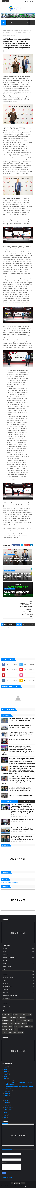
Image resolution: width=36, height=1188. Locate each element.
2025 (5, 1069)
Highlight (9, 801)
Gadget (5, 1004)
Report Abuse (7, 1177)
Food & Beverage (7, 986)
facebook (31, 624)
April (6, 1103)
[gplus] (33, 1)
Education (5, 992)
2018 (5, 1117)
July (6, 1096)
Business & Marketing (8, 957)
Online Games (6, 1007)
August (7, 1093)
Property (5, 983)
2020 (5, 1113)
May (6, 1100)
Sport (4, 969)
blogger (19, 624)
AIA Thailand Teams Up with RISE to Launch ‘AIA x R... (19, 1087)
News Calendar (7, 998)
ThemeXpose (11, 1186)
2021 (5, 1079)
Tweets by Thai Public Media (9, 882)
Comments (26, 801)
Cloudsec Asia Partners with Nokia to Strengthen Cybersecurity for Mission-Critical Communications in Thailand (20, 788)
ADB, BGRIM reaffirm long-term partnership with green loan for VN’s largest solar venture (21, 720)
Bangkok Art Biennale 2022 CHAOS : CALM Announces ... (18, 1083)
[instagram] (30, 1)
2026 (5, 1067)
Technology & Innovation (10, 995)
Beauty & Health (7, 966)
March (7, 1105)
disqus (25, 624)
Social (4, 980)
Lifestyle (5, 975)
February (8, 1107)
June (7, 1098)
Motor (4, 951)
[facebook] (23, 1)
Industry (5, 954)
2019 (5, 1115)
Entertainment (6, 1001)
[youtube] (28, 1)
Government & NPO (8, 972)
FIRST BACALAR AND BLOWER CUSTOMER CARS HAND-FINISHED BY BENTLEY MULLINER (21, 795)
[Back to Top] (24, 1183)
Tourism (5, 960)
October (8, 1091)
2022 (5, 1076)
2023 (5, 1074)
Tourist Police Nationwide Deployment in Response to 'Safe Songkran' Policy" (21, 726)
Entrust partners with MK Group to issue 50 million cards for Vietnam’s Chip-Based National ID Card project (21, 734)
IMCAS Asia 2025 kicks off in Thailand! (20, 739)
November (8, 1081)
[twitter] (25, 1)
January (8, 1110)
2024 (5, 1072)
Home (4, 30)
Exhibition (5, 989)
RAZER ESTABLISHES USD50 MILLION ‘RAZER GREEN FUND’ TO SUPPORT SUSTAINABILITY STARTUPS (16, 592)
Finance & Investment (12, 30)
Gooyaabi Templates (29, 1186)
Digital (4, 963)
